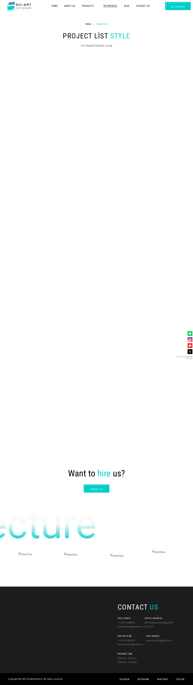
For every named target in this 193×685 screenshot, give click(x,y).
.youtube (180, 679)
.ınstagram (143, 679)
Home (88, 24)
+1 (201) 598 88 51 (126, 622)
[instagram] (190, 339)
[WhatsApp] (190, 333)
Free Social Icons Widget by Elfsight (184, 357)
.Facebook (124, 679)
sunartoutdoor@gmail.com (130, 626)
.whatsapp (162, 679)
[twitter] (190, 351)
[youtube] (190, 345)
